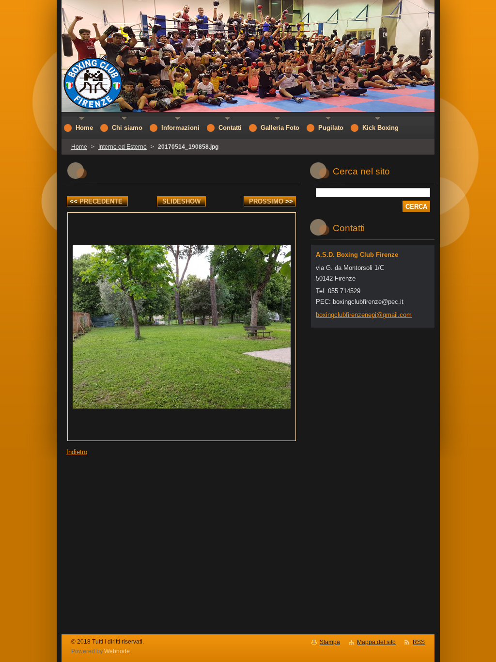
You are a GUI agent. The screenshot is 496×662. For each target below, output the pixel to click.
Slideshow (181, 201)
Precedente (96, 201)
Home (79, 147)
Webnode (117, 651)
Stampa (330, 642)
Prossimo (271, 201)
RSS (419, 642)
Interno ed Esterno (122, 147)
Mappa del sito (376, 642)
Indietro (76, 452)
